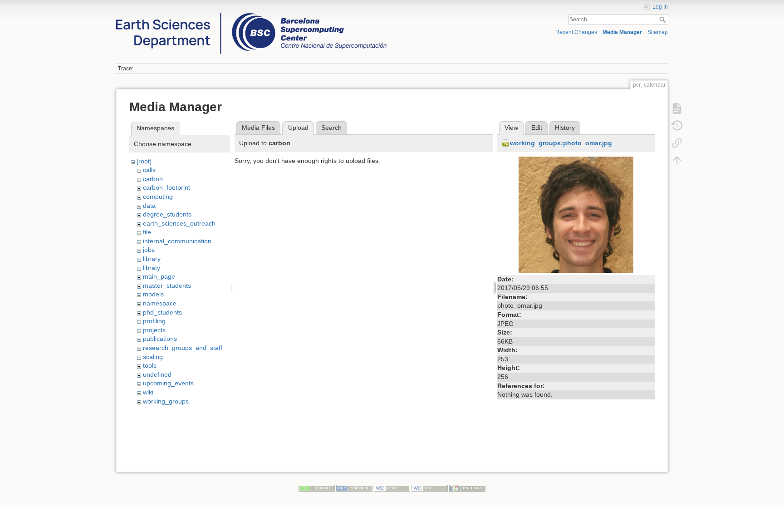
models (153, 294)
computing (158, 196)
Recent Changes (576, 32)
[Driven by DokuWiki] (467, 487)
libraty (151, 267)
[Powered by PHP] (354, 487)
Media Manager (622, 32)
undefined (157, 374)
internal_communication (177, 241)
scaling (153, 356)
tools (150, 365)
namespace (159, 303)
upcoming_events (168, 383)
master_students (167, 285)
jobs (149, 249)
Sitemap (657, 32)
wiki (148, 392)
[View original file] (576, 213)
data (149, 205)
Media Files (258, 127)
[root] (144, 161)
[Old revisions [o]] (676, 125)
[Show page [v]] (676, 108)
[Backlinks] (676, 143)
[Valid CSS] (430, 487)
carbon (153, 178)
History (565, 127)
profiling (154, 321)
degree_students (167, 214)
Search (663, 19)
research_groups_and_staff (182, 347)
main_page (159, 276)
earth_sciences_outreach (179, 223)
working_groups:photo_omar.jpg (561, 143)
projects (154, 330)
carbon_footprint (166, 187)
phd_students (162, 312)
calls (149, 169)
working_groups (166, 401)
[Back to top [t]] (676, 160)
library (152, 258)
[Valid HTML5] (392, 487)
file (147, 232)
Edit (536, 127)
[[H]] (251, 15)
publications (160, 338)
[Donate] (317, 487)
